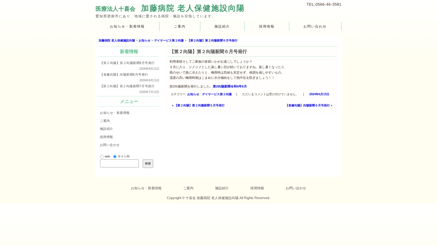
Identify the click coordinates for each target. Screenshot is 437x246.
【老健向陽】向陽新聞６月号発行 (308, 105)
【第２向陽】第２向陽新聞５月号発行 (198, 105)
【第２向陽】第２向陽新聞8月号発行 (127, 63)
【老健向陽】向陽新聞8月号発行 (124, 74)
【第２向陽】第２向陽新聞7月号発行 (127, 86)
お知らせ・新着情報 (127, 26)
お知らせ (193, 94)
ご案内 (179, 26)
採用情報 (266, 26)
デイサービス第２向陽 (217, 94)
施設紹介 (222, 26)
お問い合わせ (315, 26)
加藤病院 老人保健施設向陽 (193, 8)
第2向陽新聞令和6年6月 (230, 86)
